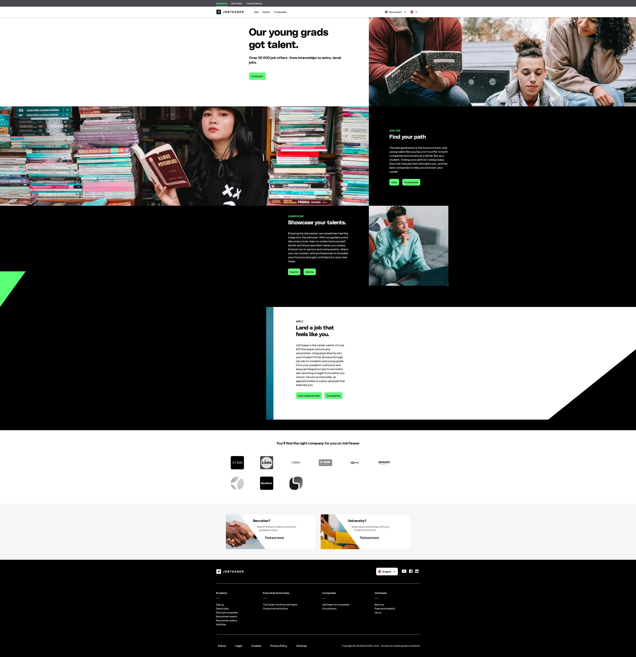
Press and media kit (384, 608)
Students (221, 3)
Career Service (254, 3)
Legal (238, 645)
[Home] (230, 12)
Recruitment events (226, 616)
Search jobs (222, 608)
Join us (377, 612)
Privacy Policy (278, 645)
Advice (310, 271)
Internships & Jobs (309, 395)
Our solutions (329, 608)
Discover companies (227, 612)
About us (379, 604)
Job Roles (221, 624)
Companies (280, 11)
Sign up (220, 604)
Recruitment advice (226, 620)
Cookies (256, 645)
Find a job (257, 76)
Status (222, 645)
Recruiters (236, 3)
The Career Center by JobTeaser (280, 604)
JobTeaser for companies (335, 604)
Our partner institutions (275, 608)
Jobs (256, 11)
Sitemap (301, 645)
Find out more (274, 537)
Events (266, 11)
